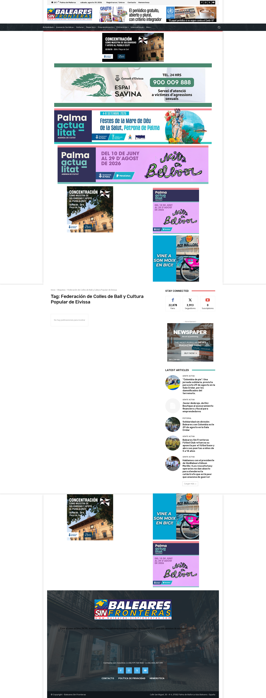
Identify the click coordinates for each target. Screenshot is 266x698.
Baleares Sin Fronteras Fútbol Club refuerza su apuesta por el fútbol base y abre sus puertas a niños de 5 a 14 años (198, 445)
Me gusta (173, 298)
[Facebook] (202, 2)
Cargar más (189, 483)
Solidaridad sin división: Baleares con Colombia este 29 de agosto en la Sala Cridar (198, 425)
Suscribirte (208, 298)
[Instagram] (206, 2)
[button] (219, 27)
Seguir (190, 298)
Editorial (187, 418)
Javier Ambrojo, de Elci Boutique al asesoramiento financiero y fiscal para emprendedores (198, 407)
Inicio (53, 290)
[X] (209, 2)
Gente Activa (189, 376)
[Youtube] (213, 2)
